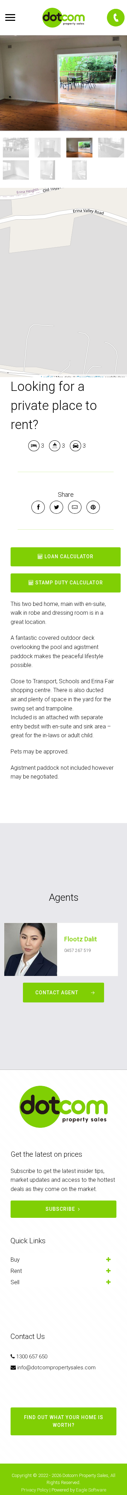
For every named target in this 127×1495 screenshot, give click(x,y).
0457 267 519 (77, 950)
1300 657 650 (31, 1356)
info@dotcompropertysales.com (56, 1367)
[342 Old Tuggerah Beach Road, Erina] (63, 83)
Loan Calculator (68, 556)
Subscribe (60, 1209)
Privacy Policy (34, 1490)
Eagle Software (91, 1490)
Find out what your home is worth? (63, 1421)
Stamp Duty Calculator (68, 582)
